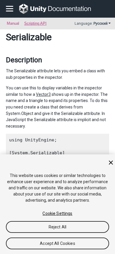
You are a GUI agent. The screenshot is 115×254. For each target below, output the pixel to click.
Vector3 (43, 94)
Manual (13, 23)
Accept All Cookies (57, 243)
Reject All (57, 227)
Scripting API (35, 23)
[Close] (110, 162)
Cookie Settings (57, 213)
